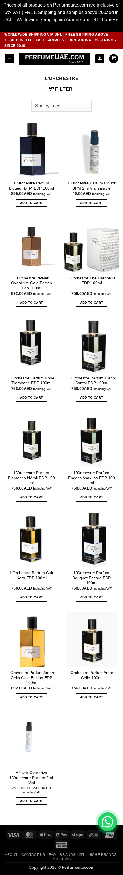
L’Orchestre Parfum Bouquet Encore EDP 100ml (91, 578)
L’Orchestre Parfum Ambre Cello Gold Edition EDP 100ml (31, 678)
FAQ (52, 855)
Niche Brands (102, 855)
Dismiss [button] (61, 27)
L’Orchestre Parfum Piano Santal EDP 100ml (91, 380)
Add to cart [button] (31, 202)
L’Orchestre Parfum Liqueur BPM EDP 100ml (31, 185)
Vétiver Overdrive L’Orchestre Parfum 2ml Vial (31, 778)
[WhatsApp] (107, 821)
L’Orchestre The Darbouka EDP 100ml (92, 280)
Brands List (72, 855)
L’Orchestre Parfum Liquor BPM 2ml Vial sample (92, 185)
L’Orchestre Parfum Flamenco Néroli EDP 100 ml (31, 478)
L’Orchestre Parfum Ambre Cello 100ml (92, 675)
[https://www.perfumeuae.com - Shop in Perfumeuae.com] (54, 59)
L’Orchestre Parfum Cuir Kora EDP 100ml (31, 575)
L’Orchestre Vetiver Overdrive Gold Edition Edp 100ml (31, 283)
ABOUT (11, 855)
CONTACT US (33, 855)
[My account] (99, 58)
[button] (9, 58)
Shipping (62, 859)
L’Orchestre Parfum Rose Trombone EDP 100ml (31, 380)
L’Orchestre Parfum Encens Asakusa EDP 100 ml (91, 478)
